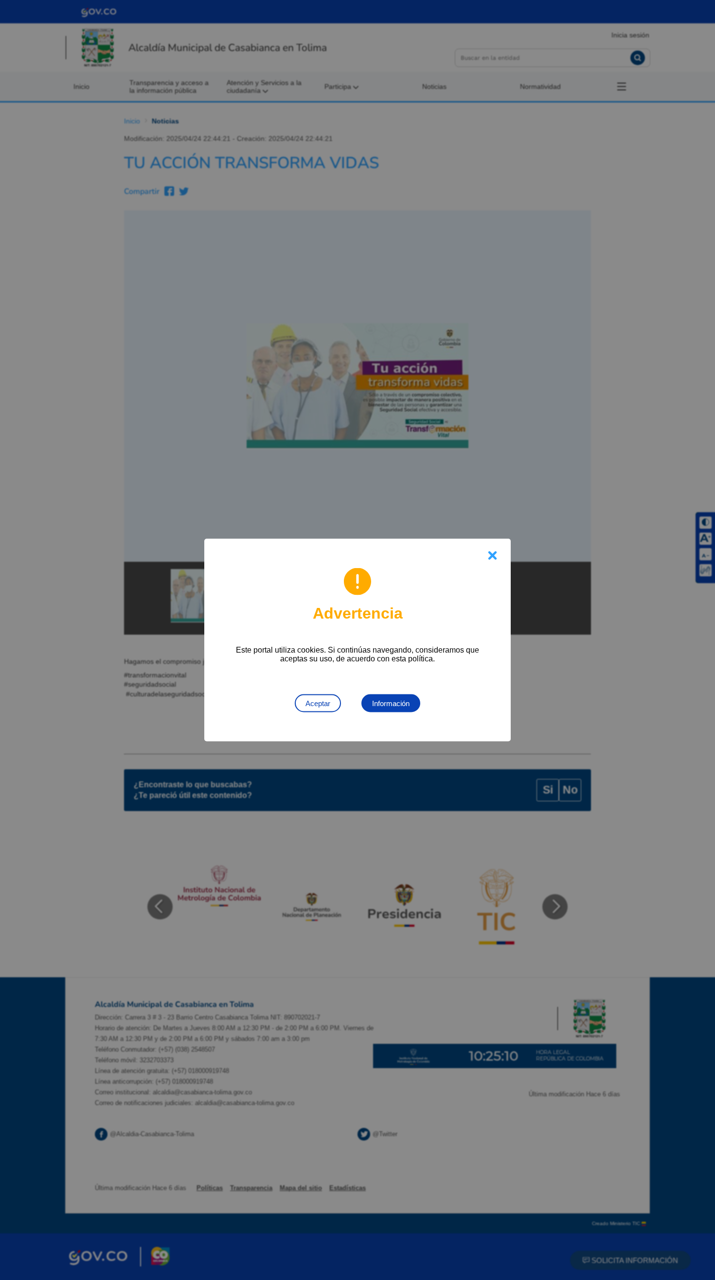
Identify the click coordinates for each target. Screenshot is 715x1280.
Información (391, 703)
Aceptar (317, 703)
